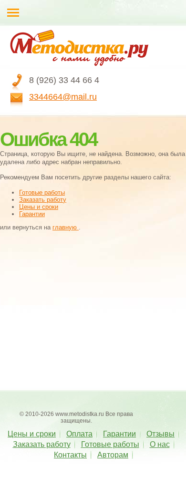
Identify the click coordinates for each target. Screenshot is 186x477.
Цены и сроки (38, 206)
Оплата (79, 434)
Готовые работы (42, 192)
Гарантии (32, 214)
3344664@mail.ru (63, 97)
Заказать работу (42, 199)
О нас (160, 444)
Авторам (112, 455)
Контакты (70, 455)
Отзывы (160, 434)
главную (65, 227)
